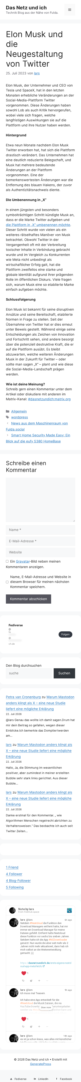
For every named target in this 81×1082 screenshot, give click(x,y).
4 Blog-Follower (18, 881)
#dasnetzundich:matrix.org (49, 399)
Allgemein (19, 411)
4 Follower (14, 874)
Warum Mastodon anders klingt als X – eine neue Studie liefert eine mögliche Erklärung (40, 703)
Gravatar (22, 561)
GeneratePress (40, 1064)
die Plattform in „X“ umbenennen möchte (38, 225)
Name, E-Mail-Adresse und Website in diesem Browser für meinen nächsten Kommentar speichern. (40, 582)
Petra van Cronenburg (23, 697)
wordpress (19, 417)
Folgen (65, 634)
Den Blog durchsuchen (23, 665)
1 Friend (12, 867)
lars (9, 745)
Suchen (64, 673)
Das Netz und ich (26, 8)
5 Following (15, 887)
